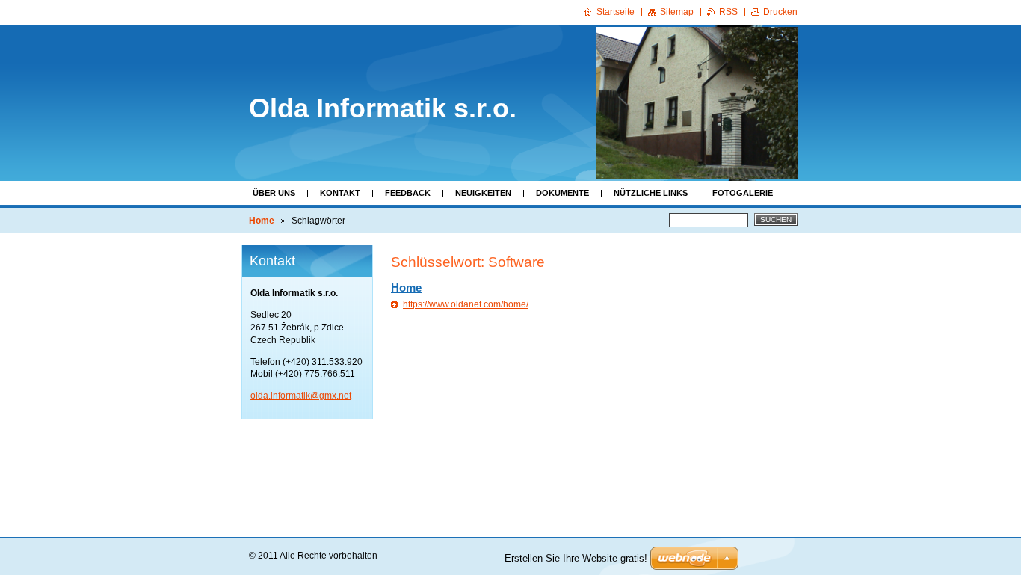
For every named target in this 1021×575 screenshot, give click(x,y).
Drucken (780, 12)
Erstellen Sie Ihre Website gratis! (576, 558)
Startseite (615, 12)
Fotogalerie (742, 192)
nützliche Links (651, 192)
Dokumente (562, 192)
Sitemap (677, 12)
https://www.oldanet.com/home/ (465, 304)
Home (261, 220)
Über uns (274, 192)
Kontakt (340, 192)
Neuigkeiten (483, 192)
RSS (728, 12)
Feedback (408, 192)
